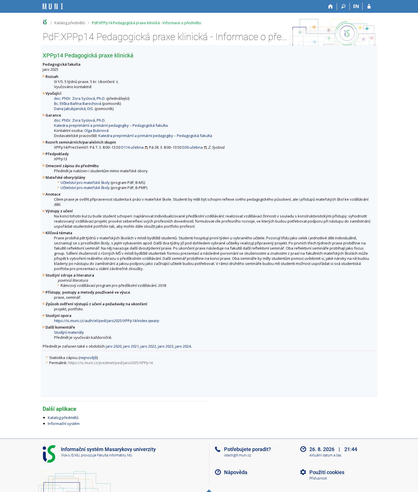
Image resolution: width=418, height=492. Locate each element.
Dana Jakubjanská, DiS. (74, 108)
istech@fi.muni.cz (237, 455)
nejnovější (88, 357)
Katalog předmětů (69, 22)
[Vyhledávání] (343, 6)
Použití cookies (326, 472)
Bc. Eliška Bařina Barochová (77, 103)
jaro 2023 (165, 346)
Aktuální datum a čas (325, 455)
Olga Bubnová (96, 130)
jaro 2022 (148, 346)
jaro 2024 (183, 346)
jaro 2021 (131, 346)
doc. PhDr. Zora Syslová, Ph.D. (79, 98)
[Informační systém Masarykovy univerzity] (53, 6)
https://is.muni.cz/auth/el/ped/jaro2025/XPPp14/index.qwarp (106, 320)
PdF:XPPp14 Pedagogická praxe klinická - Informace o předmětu (146, 22)
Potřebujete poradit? (247, 449)
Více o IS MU (70, 455)
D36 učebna (192, 147)
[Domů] (330, 6)
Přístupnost (318, 478)
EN (356, 6)
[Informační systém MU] (45, 22)
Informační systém (64, 423)
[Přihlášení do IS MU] (369, 6)
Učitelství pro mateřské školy (85, 182)
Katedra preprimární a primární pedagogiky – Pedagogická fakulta (111, 125)
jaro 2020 (113, 346)
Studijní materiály (69, 332)
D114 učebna (132, 147)
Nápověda (235, 472)
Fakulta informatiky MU (114, 455)
